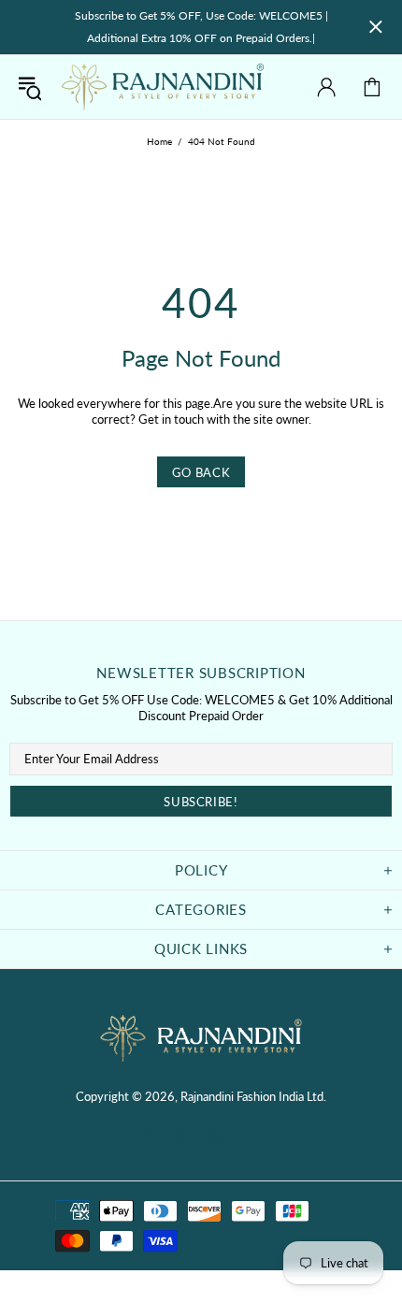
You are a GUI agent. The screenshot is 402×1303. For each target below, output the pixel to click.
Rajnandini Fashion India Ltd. (163, 87)
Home (159, 141)
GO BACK (201, 472)
